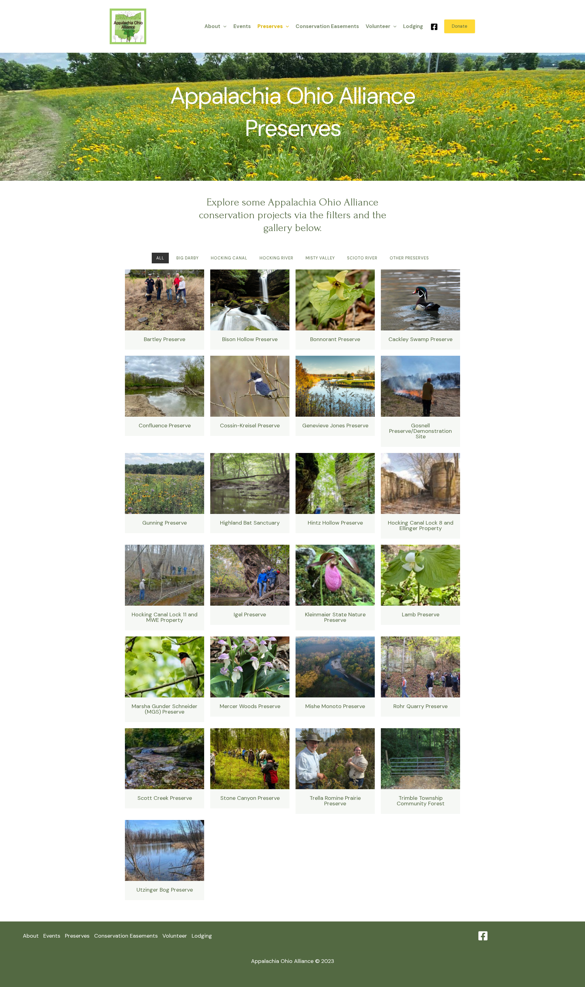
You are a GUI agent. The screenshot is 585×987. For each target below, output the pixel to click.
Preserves (270, 26)
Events (242, 26)
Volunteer (378, 26)
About (212, 26)
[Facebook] (434, 26)
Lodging (413, 26)
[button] (223, 26)
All (160, 258)
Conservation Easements (327, 26)
